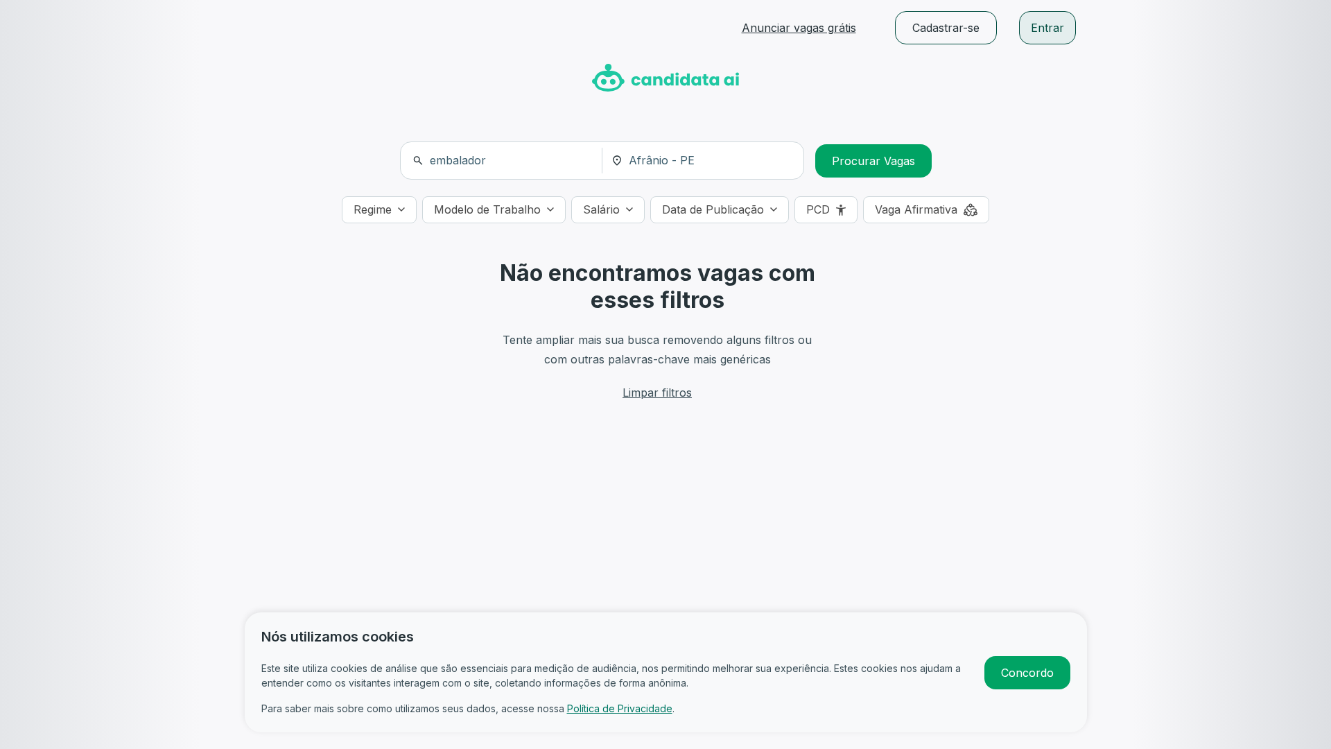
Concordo (1027, 673)
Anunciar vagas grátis (799, 28)
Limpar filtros (657, 392)
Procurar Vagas (873, 161)
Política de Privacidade (619, 708)
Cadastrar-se (946, 28)
